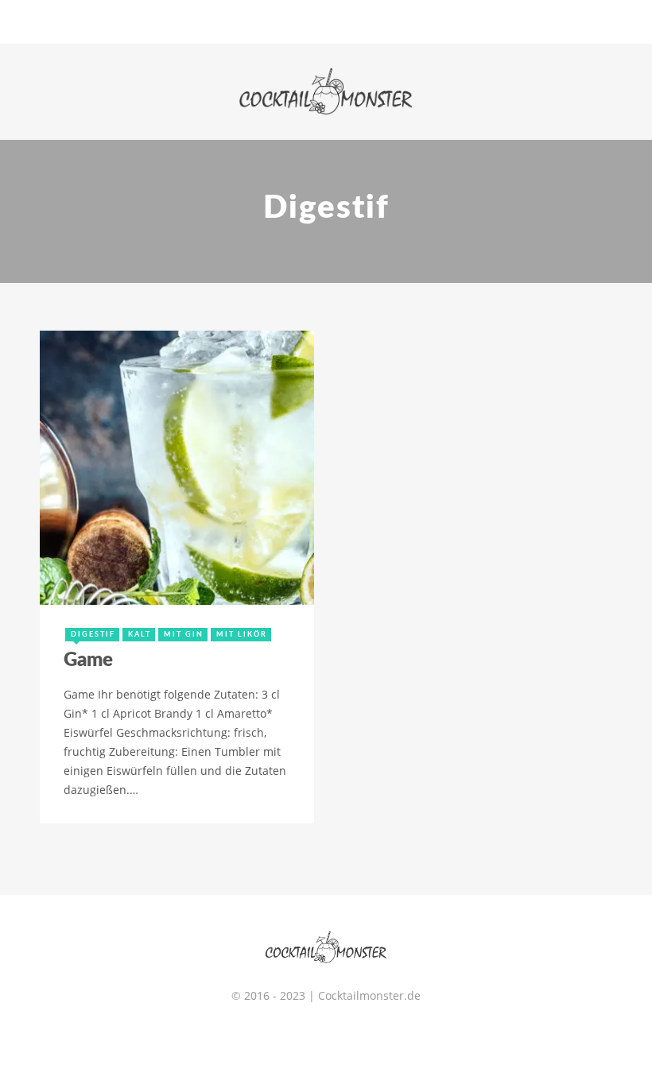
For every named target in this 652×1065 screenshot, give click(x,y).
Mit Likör (241, 634)
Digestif (93, 634)
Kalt (139, 634)
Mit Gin (184, 634)
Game (88, 660)
